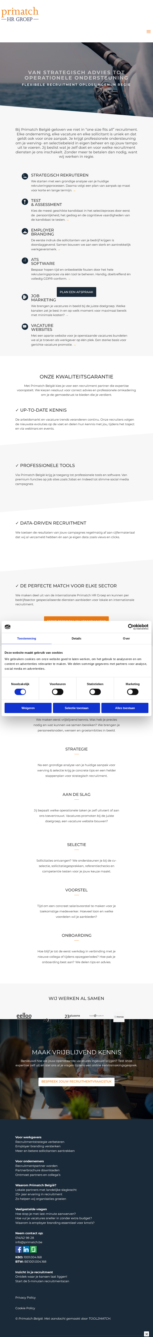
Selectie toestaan (76, 707)
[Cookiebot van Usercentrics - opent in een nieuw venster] (131, 627)
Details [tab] (76, 638)
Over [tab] (126, 638)
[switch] (57, 692)
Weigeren (28, 707)
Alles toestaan (125, 707)
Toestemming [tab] (26, 638)
